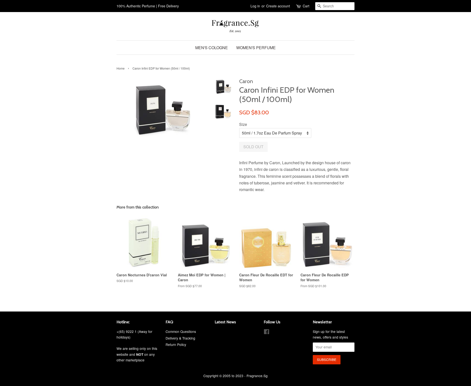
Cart (306, 5)
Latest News (225, 322)
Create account (278, 5)
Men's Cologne (211, 47)
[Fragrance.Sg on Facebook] (266, 332)
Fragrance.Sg (257, 375)
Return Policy (176, 344)
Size (243, 124)
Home (121, 68)
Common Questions (181, 331)
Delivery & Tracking (180, 338)
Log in (255, 5)
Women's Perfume (256, 47)
